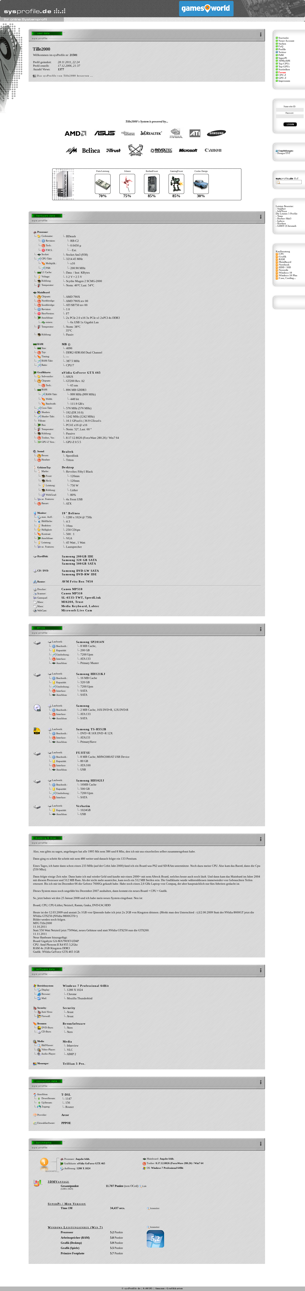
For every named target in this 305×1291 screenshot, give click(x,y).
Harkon (281, 223)
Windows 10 (285, 273)
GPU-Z (282, 78)
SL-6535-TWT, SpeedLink (81, 597)
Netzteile (283, 270)
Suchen (282, 44)
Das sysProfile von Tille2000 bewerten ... (65, 76)
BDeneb (71, 236)
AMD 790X (73, 296)
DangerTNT (283, 153)
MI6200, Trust (72, 602)
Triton (70, 460)
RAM (282, 259)
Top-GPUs (284, 66)
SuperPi (282, 58)
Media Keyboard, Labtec (80, 606)
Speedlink (72, 455)
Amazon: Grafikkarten (169, 1288)
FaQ (280, 46)
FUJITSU (83, 752)
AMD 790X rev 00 (77, 301)
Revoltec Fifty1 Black (79, 471)
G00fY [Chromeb (286, 226)
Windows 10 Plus (288, 275)
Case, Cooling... (287, 278)
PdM (281, 55)
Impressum (284, 81)
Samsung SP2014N (90, 642)
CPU (281, 254)
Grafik (282, 256)
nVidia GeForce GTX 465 (81, 372)
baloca (280, 221)
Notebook (284, 264)
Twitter (282, 52)
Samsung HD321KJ (90, 674)
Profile (282, 49)
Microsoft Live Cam (76, 610)
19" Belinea (71, 513)
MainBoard (285, 262)
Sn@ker (281, 209)
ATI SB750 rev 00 (77, 305)
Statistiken (284, 69)
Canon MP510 (72, 589)
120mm (74, 475)
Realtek (67, 451)
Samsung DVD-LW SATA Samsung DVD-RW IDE (80, 572)
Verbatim (83, 806)
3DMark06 (284, 61)
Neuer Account (286, 41)
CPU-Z (282, 75)
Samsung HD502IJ (90, 780)
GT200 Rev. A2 (75, 381)
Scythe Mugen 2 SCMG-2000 (84, 281)
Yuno (280, 216)
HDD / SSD (285, 267)
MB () (66, 344)
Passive (70, 433)
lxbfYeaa (282, 211)
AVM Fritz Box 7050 (77, 581)
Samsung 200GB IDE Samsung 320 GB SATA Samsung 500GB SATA (79, 560)
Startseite (283, 38)
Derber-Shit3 (284, 218)
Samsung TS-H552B (91, 729)
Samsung (83, 705)
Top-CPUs (283, 63)
